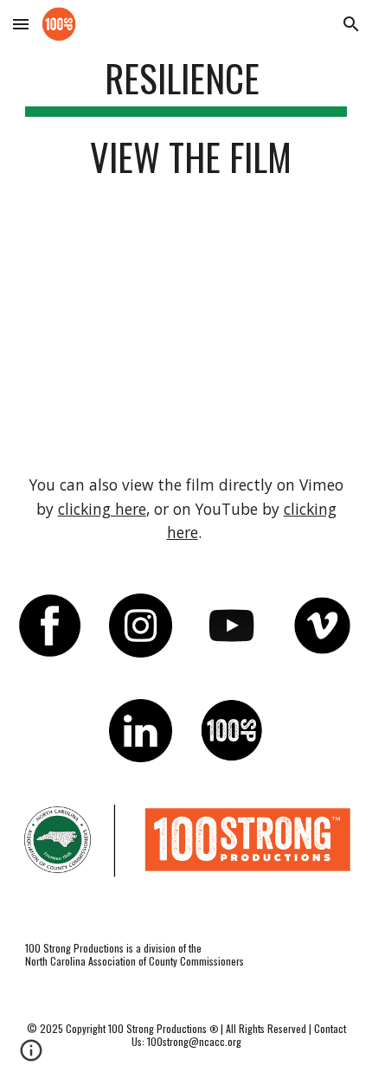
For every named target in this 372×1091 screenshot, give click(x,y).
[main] (186, 125)
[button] (21, 24)
